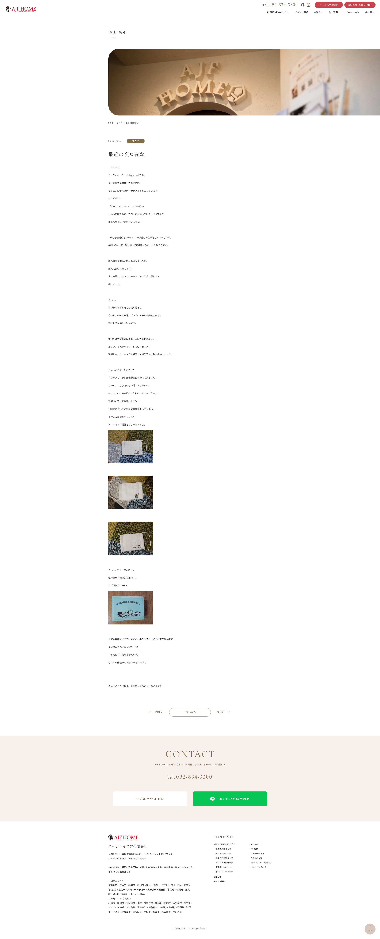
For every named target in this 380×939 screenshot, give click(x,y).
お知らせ (318, 12)
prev (159, 712)
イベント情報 (301, 12)
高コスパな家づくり (224, 857)
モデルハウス (256, 858)
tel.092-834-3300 (280, 5)
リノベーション (351, 12)
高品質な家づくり (223, 853)
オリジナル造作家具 (224, 862)
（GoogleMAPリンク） (163, 853)
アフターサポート (223, 867)
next (221, 712)
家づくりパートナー (224, 871)
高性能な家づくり (223, 848)
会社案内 (369, 12)
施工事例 (333, 12)
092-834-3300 (119, 858)
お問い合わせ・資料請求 (261, 862)
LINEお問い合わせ (258, 867)
